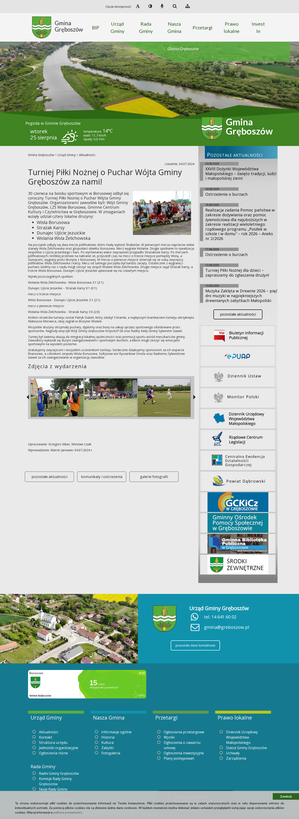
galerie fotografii (154, 476)
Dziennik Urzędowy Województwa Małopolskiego (242, 737)
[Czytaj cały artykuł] (162, 213)
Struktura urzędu (53, 742)
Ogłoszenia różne (53, 753)
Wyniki (169, 737)
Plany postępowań (179, 758)
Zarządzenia (236, 758)
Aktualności (48, 732)
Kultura (107, 742)
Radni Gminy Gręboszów (59, 773)
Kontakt (45, 737)
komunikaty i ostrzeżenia (101, 476)
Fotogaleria (110, 753)
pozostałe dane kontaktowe (195, 645)
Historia (107, 737)
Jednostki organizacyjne (58, 747)
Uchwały (233, 753)
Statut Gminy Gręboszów (246, 747)
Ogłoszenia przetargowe (184, 732)
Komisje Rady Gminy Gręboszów (55, 781)
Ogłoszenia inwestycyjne (184, 753)
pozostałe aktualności (49, 476)
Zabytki (107, 747)
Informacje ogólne (116, 732)
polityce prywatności (67, 812)
